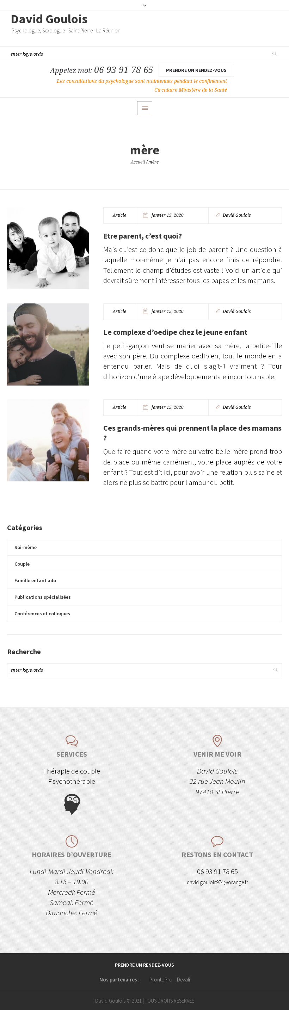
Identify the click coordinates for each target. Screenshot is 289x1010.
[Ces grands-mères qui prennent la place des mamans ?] (48, 440)
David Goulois (237, 215)
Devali (183, 979)
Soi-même (25, 547)
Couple (22, 564)
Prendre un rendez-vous (196, 70)
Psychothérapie (71, 781)
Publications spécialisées (42, 597)
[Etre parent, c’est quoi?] (48, 248)
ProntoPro (160, 979)
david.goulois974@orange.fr (217, 882)
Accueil (138, 162)
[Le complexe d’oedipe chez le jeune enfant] (48, 344)
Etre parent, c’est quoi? (142, 236)
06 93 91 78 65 (123, 70)
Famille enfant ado (35, 580)
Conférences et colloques (42, 613)
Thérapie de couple (71, 771)
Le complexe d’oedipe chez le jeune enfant (175, 332)
